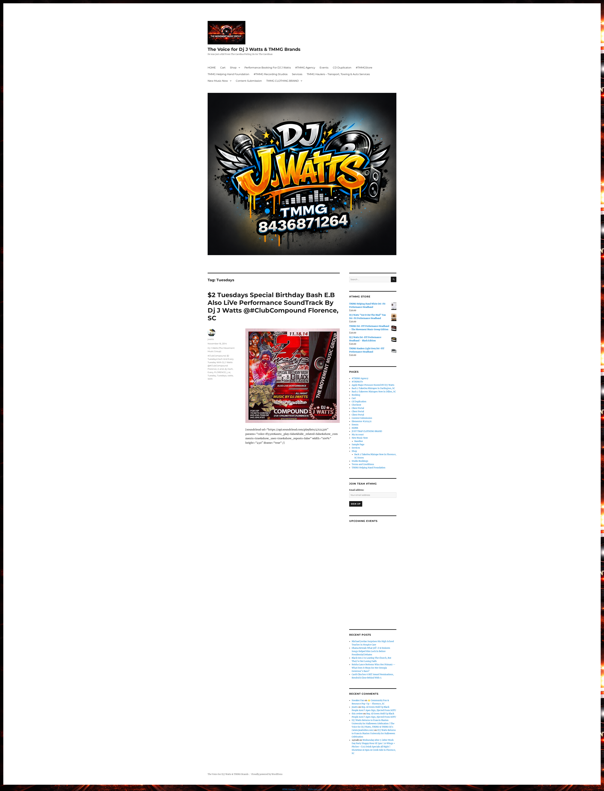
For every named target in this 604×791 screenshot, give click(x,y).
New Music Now (218, 80)
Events (324, 67)
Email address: (356, 490)
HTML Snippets (289, 789)
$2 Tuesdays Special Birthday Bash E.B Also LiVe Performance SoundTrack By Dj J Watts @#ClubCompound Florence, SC (273, 306)
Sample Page (358, 444)
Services (297, 74)
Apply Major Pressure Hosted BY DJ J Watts (373, 385)
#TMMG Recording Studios (271, 74)
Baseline (358, 441)
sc (229, 372)
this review (357, 713)
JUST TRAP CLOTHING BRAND (367, 431)
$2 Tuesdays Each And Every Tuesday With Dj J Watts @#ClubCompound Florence (221, 362)
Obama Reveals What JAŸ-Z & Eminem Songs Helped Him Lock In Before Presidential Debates (371, 651)
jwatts (211, 339)
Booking (356, 395)
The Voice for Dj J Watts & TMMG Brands (254, 49)
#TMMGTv (357, 381)
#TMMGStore (364, 67)
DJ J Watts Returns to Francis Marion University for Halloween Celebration (374, 733)
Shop (233, 67)
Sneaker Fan (358, 700)
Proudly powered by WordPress (266, 774)
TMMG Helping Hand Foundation (228, 74)
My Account (358, 434)
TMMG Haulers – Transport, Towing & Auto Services (338, 74)
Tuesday (212, 375)
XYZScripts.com (315, 789)
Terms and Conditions (363, 464)
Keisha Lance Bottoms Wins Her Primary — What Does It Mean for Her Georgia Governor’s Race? (373, 667)
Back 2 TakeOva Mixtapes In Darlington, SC (373, 388)
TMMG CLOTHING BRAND (282, 80)
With (210, 379)
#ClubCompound (217, 355)
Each (230, 369)
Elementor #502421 (362, 421)
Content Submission (249, 80)
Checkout (356, 405)
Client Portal (358, 408)
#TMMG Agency (305, 67)
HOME (212, 67)
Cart (223, 67)
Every (210, 372)
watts (230, 375)
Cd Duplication (359, 401)
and (222, 369)
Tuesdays (221, 375)
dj (226, 369)
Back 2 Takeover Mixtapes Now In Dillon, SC (374, 391)
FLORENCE (220, 372)
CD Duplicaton (342, 67)
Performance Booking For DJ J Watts (267, 67)
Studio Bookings (360, 461)
